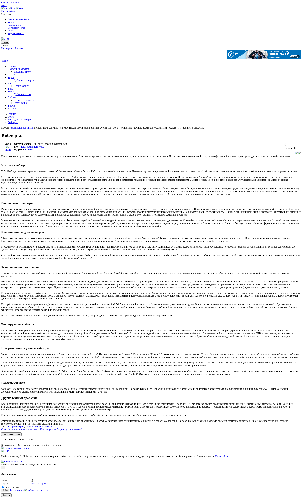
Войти (5, 490)
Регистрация (17, 490)
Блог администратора (19, 119)
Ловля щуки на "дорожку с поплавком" (61, 429)
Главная (12, 66)
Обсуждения (20, 102)
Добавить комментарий (20, 439)
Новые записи (21, 85)
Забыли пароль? (39, 483)
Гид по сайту (8, 11)
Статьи (11, 74)
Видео (11, 91)
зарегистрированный (22, 127)
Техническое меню (11, 434)
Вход (4, 5)
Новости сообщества (25, 100)
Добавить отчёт (22, 71)
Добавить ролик (22, 94)
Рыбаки (12, 97)
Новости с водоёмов (18, 19)
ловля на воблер (34, 426)
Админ (7, 149)
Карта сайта (221, 456)
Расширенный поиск (12, 48)
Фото (10, 88)
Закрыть (6, 495)
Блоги (11, 83)
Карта (11, 22)
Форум (11, 105)
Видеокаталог (15, 25)
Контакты (13, 30)
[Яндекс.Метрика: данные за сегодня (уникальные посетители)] (11, 461)
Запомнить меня (13, 487)
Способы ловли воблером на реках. (20, 429)
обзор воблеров (16, 426)
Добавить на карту (24, 80)
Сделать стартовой (11, 2)
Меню (4, 60)
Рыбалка (29, 149)
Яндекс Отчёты (16, 33)
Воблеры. (13, 122)
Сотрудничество (16, 27)
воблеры (48, 426)
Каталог (12, 108)
